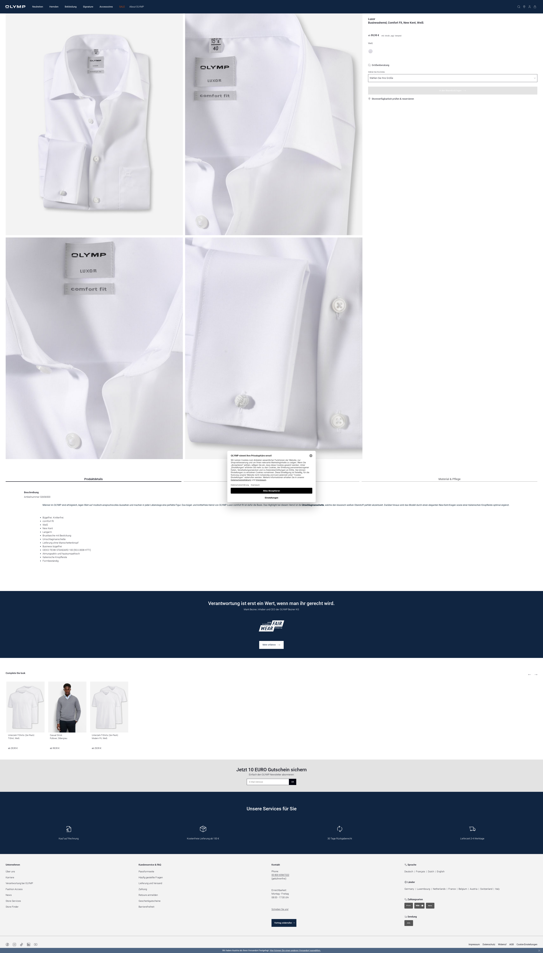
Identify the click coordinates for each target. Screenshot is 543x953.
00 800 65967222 (280, 874)
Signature (88, 6)
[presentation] (271, 533)
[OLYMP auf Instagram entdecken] (14, 944)
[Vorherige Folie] (530, 675)
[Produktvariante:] (370, 51)
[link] (378, 65)
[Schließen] (539, 950)
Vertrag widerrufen (283, 923)
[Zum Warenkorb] (535, 6)
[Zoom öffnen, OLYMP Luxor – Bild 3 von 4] (94, 348)
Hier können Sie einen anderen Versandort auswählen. (295, 950)
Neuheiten (37, 6)
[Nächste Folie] (536, 675)
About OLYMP (136, 6)
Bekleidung (71, 6)
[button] (408, 871)
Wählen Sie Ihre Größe (376, 72)
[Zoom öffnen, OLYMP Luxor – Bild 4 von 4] (273, 348)
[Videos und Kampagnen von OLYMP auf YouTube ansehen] (35, 944)
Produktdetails (93, 479)
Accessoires (106, 6)
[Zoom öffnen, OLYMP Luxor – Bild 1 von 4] (94, 124)
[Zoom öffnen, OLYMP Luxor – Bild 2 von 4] (273, 124)
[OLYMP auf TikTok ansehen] (21, 944)
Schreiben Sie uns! (280, 909)
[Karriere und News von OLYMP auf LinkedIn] (28, 944)
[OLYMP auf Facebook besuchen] (7, 944)
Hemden (53, 6)
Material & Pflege (450, 479)
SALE (122, 6)
